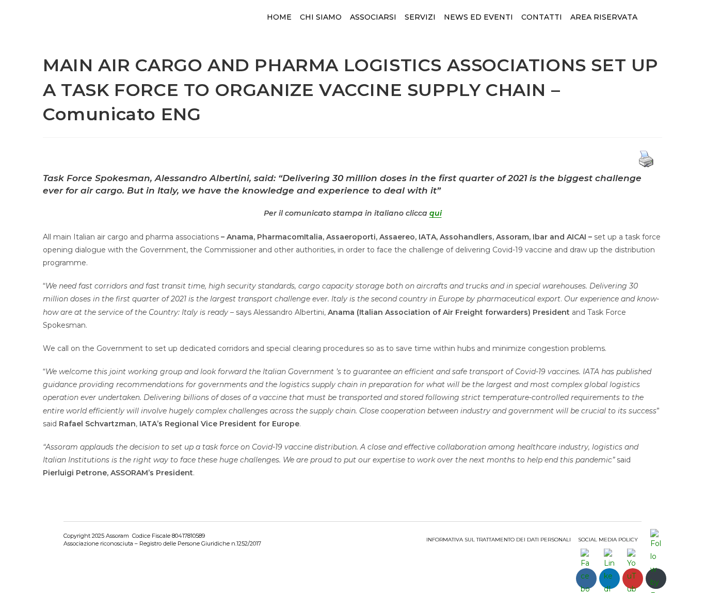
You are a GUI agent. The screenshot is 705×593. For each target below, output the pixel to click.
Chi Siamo (321, 17)
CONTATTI (541, 17)
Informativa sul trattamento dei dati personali (498, 539)
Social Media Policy (608, 539)
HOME (279, 17)
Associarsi (373, 17)
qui (435, 213)
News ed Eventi (478, 17)
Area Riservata (603, 17)
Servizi (420, 17)
